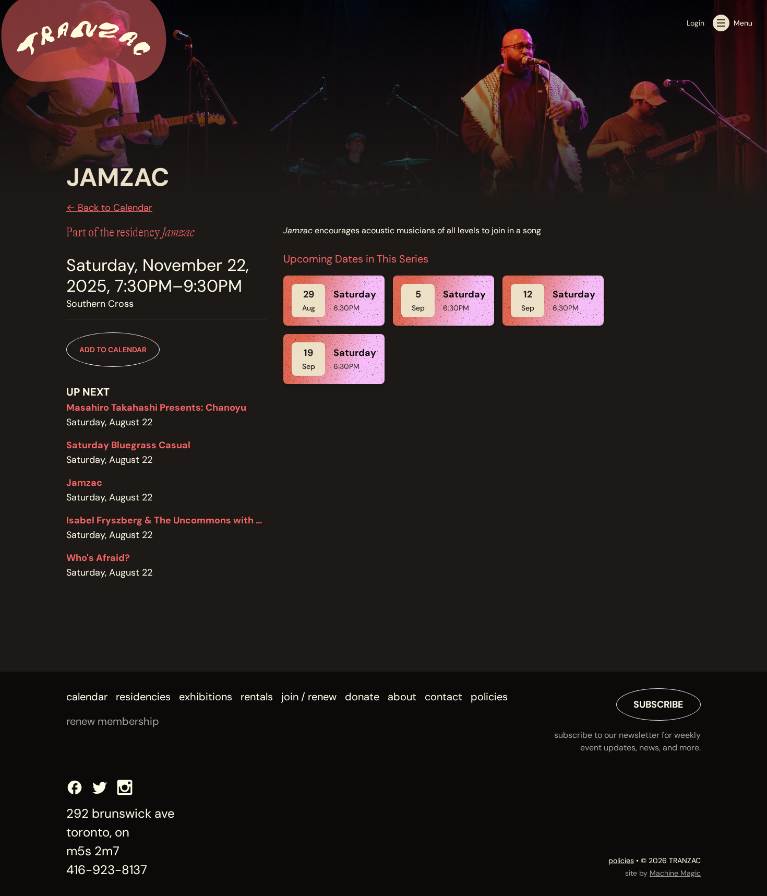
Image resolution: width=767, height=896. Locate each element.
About (402, 696)
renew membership (112, 721)
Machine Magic (675, 873)
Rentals (257, 696)
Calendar (86, 696)
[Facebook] (74, 787)
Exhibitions (205, 696)
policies (621, 860)
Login (695, 23)
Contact (443, 696)
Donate (362, 696)
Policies (489, 696)
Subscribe (658, 704)
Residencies (143, 696)
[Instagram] (124, 787)
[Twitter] (99, 787)
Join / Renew (309, 696)
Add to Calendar (113, 349)
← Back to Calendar (109, 207)
